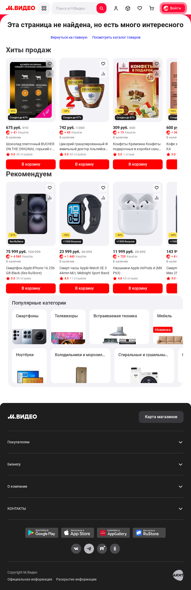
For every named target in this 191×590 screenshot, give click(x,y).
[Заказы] (128, 8)
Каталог (44, 8)
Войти (175, 8)
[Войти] (116, 8)
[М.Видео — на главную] (20, 8)
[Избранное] (140, 8)
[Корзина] (152, 8)
